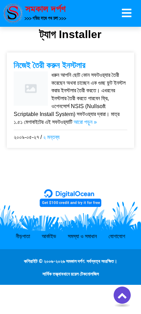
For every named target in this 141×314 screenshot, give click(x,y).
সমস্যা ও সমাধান (82, 236)
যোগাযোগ (116, 236)
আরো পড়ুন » (85, 122)
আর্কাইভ (49, 236)
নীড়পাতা (23, 236)
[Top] (122, 295)
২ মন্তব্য (51, 137)
